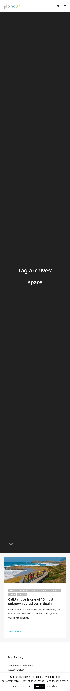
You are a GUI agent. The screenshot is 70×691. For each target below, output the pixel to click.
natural (44, 590)
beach (12, 590)
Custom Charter (16, 669)
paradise (55, 590)
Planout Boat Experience (20, 665)
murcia (35, 590)
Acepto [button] (39, 686)
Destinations (14, 631)
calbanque (24, 590)
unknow (22, 594)
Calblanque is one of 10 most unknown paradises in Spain (31, 601)
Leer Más (51, 686)
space (12, 594)
